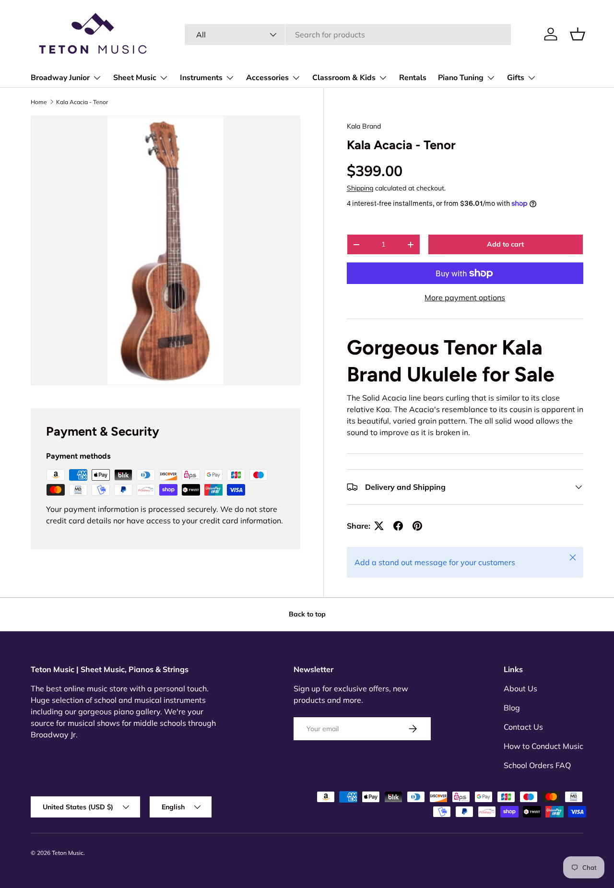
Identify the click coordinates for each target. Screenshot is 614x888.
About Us (520, 688)
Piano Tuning (461, 77)
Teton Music (67, 852)
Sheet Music (134, 77)
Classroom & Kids (344, 77)
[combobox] (348, 34)
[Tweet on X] (379, 525)
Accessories (267, 77)
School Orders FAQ (537, 765)
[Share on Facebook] (398, 525)
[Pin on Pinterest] (417, 525)
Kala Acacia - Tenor (82, 102)
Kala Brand (364, 126)
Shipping (360, 188)
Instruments (201, 77)
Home (39, 102)
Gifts (515, 77)
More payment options (465, 297)
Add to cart (505, 244)
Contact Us (523, 727)
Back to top (307, 614)
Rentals (412, 77)
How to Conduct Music (543, 746)
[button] (577, 34)
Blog (512, 707)
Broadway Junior (60, 77)
